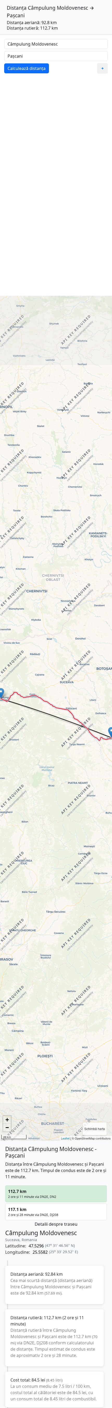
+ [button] (7, 1119)
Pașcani (16, 15)
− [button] (7, 1127)
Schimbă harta (94, 1128)
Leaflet (65, 1138)
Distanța (17, 7)
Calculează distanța (27, 68)
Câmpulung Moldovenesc (58, 7)
